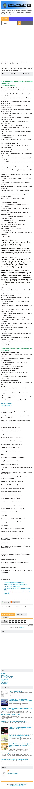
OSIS (2, 680)
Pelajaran (4, 19)
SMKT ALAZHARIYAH (21, 784)
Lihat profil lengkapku (12, 773)
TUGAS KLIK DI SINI (6, 404)
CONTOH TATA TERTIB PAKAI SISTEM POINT (14, 721)
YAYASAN (4, 683)
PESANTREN (4, 682)
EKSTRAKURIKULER (7, 676)
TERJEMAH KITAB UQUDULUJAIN (10, 715)
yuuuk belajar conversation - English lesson (15, 584)
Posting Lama (28, 606)
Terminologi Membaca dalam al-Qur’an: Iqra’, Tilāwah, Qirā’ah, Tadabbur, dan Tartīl (20, 745)
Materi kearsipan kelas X (8, 753)
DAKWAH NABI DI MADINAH (12, 586)
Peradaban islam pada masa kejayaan (14, 582)
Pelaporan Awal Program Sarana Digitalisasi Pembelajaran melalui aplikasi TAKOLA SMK (20, 701)
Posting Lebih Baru (7, 606)
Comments (6, 602)
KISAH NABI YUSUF (6, 406)
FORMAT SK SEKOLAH (15, 691)
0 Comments (15, 602)
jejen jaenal (12, 770)
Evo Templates (20, 785)
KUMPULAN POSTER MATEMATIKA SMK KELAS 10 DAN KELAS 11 (20, 728)
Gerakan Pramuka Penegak (8, 678)
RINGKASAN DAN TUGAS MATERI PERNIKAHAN (14, 759)
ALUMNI (3, 673)
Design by (13, 785)
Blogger (22, 627)
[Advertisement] (17, 43)
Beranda (18, 606)
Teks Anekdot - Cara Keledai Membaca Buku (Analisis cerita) (19, 736)
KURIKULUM (4, 679)
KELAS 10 (26, 73)
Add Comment (19, 73)
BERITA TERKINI (5, 675)
